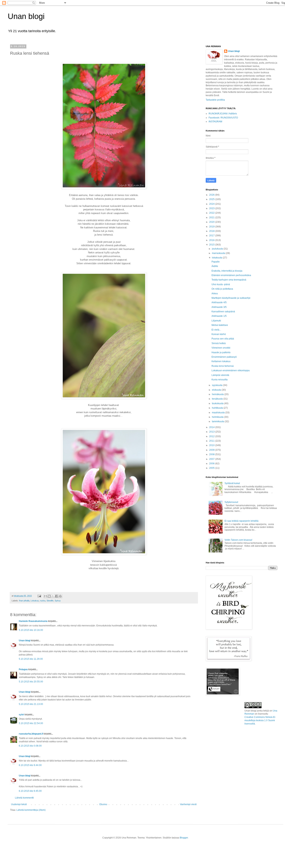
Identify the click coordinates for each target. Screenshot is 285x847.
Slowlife (50, 600)
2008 (212, 454)
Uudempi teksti (19, 804)
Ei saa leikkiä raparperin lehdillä (241, 521)
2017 (212, 235)
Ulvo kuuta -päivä (221, 284)
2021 (212, 217)
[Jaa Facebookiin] (57, 596)
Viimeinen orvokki (221, 347)
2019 (212, 226)
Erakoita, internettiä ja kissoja (227, 270)
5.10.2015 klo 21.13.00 (31, 704)
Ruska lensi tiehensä (223, 366)
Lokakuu (35, 600)
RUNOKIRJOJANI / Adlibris (223, 113)
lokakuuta (217, 257)
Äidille (215, 266)
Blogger (184, 837)
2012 (212, 436)
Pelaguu (23, 669)
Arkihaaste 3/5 (219, 307)
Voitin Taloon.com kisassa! (238, 540)
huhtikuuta (218, 408)
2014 (212, 427)
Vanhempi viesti (188, 804)
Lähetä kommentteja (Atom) (31, 810)
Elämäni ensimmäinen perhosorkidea (231, 275)
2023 (212, 208)
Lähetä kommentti (24, 797)
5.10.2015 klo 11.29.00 (31, 659)
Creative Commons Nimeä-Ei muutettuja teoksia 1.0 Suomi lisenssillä (259, 720)
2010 (212, 445)
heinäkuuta (218, 394)
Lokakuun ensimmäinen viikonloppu (231, 370)
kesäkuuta (217, 398)
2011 (212, 440)
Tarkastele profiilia (215, 99)
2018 (212, 231)
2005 (212, 468)
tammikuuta (218, 421)
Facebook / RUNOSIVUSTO (223, 117)
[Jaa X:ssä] (53, 596)
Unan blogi (26, 16)
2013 (212, 431)
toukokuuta (218, 403)
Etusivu (103, 804)
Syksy (58, 600)
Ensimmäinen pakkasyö (224, 357)
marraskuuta (219, 253)
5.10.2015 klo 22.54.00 (31, 723)
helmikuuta (218, 417)
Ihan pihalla (24, 600)
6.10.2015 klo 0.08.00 (30, 745)
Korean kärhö (219, 334)
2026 (212, 194)
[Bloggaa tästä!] (49, 596)
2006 (212, 463)
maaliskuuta (218, 412)
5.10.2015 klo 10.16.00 (31, 630)
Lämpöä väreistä (220, 375)
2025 (212, 199)
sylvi (21, 714)
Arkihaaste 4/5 (219, 302)
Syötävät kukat (232, 483)
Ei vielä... (216, 329)
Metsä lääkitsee (220, 325)
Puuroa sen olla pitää (223, 338)
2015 (212, 244)
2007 (212, 459)
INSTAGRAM (215, 121)
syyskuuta (217, 385)
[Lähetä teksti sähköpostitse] (39, 596)
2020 (212, 222)
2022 (212, 213)
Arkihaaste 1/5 (219, 316)
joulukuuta (218, 248)
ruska (42, 600)
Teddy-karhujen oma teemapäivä (229, 279)
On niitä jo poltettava (222, 289)
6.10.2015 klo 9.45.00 (30, 791)
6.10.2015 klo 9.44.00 (30, 765)
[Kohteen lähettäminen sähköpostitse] (46, 596)
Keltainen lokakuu (221, 361)
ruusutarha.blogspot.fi (31, 733)
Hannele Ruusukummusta (33, 621)
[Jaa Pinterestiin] (60, 596)
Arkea (215, 293)
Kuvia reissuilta (220, 379)
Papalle (216, 261)
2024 (212, 204)
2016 (212, 240)
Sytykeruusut (231, 502)
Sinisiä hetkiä (219, 343)
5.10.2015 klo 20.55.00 (31, 681)
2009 (212, 450)
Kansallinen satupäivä (223, 311)
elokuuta (217, 390)
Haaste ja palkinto (221, 352)
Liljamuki (216, 320)
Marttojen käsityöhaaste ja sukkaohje (231, 298)
